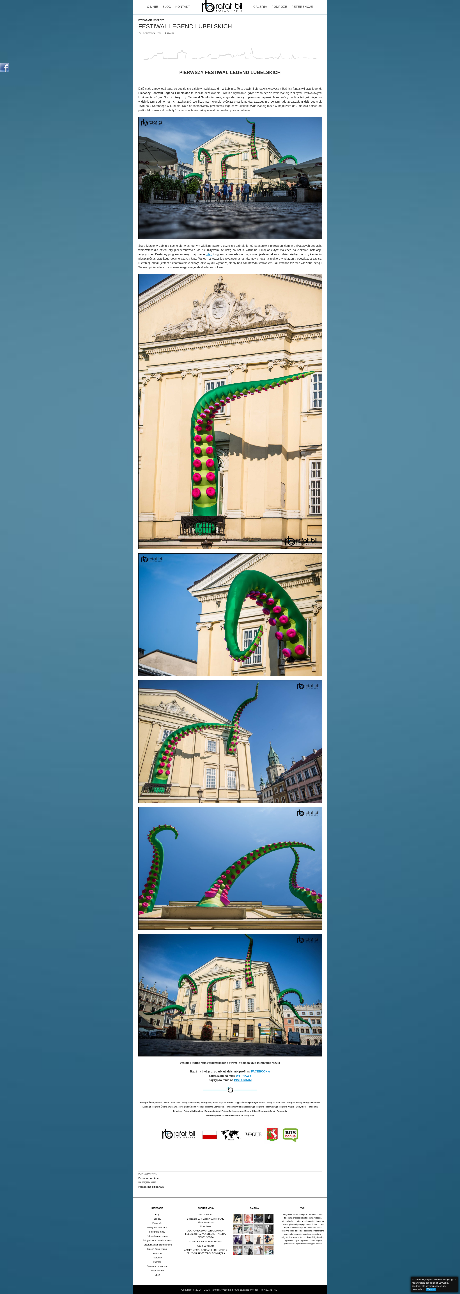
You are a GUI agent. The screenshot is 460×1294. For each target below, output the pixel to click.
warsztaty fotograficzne (294, 1234)
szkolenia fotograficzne (314, 1231)
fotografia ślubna (289, 1221)
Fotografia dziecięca (157, 1227)
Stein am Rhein (205, 1214)
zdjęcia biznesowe (289, 1237)
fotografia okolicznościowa (311, 1215)
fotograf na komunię (305, 1221)
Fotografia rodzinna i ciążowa (157, 1240)
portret (321, 1224)
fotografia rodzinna (313, 1218)
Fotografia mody (157, 1232)
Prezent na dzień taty (151, 1184)
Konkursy (157, 1253)
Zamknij (431, 1289)
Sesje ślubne (157, 1270)
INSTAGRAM (243, 1080)
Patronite (157, 1257)
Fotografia (145, 20)
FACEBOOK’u (260, 1071)
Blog (166, 6)
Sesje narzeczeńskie (157, 1266)
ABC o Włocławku (206, 1246)
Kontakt (182, 6)
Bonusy (157, 1219)
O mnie (152, 6)
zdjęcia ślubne (315, 1244)
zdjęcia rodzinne (302, 1244)
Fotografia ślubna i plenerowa (157, 1245)
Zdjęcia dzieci (318, 1237)
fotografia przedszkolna (294, 1218)
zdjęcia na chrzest (308, 1240)
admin (170, 33)
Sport (157, 1275)
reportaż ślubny (291, 1227)
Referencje (302, 6)
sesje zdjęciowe (296, 1231)
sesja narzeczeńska (307, 1227)
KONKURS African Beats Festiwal (205, 1241)
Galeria (260, 6)
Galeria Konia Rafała (157, 1249)
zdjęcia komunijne (291, 1240)
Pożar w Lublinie (148, 1176)
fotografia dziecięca (291, 1215)
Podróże (279, 6)
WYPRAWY (243, 1075)
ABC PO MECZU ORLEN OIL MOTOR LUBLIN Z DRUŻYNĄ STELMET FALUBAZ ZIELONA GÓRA (205, 1233)
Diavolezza (205, 1226)
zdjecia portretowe (313, 1234)
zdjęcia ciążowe (305, 1237)
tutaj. (209, 254)
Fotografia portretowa (157, 1236)
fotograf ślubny (310, 1224)
